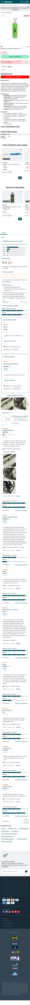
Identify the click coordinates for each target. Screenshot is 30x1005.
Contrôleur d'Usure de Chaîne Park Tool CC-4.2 (12, 165)
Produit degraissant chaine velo (9, 833)
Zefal (1, 46)
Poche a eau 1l (14, 831)
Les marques (5, 886)
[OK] (26, 871)
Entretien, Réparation (7, 12)
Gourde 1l (3, 828)
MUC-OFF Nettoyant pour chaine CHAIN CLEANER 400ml (12, 207)
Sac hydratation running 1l (7, 839)
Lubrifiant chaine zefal (6, 841)
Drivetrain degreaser (22, 839)
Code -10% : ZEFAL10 (15, 77)
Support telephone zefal (7, 836)
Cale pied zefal (5, 831)
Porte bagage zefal (24, 828)
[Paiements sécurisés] (10, 901)
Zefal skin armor (13, 828)
